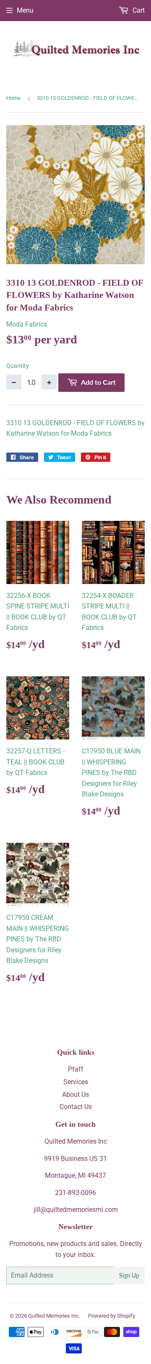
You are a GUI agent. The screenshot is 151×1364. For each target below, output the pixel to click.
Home (13, 98)
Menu (25, 10)
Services (75, 1082)
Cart (138, 10)
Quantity (17, 365)
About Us (75, 1095)
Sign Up (129, 1275)
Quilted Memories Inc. (54, 1316)
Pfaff (75, 1069)
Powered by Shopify (111, 1316)
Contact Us (76, 1107)
